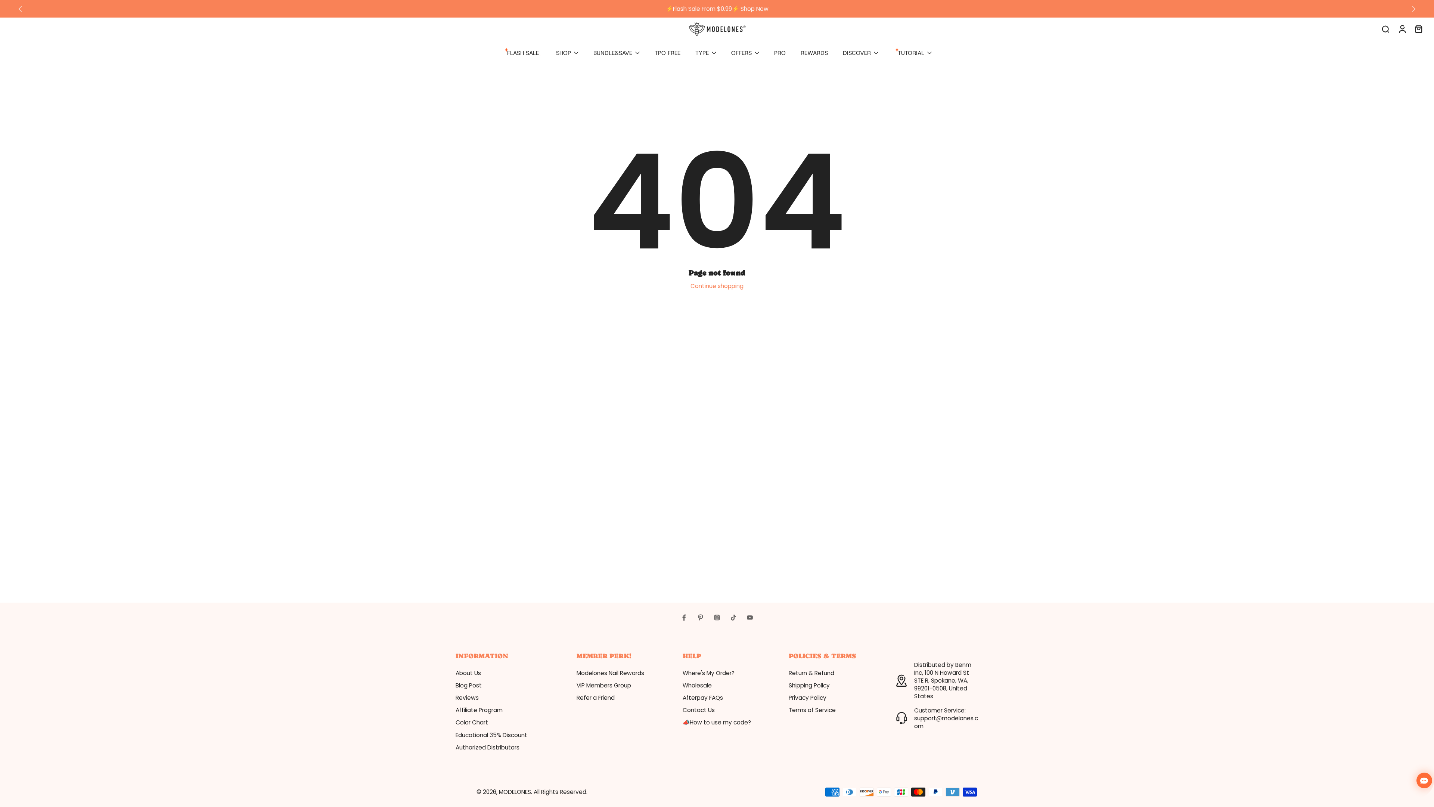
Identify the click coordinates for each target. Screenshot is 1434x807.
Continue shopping (717, 286)
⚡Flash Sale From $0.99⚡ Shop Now (717, 9)
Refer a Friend (596, 698)
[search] (1385, 28)
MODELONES (515, 792)
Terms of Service (812, 710)
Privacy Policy (807, 698)
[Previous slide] (20, 9)
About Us (468, 673)
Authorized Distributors (487, 747)
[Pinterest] (700, 617)
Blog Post (469, 685)
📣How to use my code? (717, 722)
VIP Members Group (604, 685)
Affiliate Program (479, 710)
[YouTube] (750, 617)
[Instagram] (717, 617)
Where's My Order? (709, 673)
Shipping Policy (809, 685)
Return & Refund (811, 673)
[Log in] (1402, 28)
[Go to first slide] (1414, 9)
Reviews (467, 698)
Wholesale (697, 685)
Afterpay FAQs (703, 698)
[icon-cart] (1418, 28)
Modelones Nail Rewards (610, 673)
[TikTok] (733, 617)
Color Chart (472, 722)
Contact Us (699, 710)
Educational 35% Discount (491, 735)
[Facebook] (684, 617)
